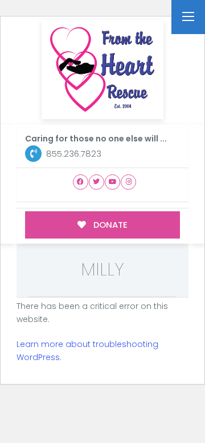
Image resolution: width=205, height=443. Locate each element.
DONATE (109, 225)
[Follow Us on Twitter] (96, 182)
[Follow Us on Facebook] (80, 182)
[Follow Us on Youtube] (112, 182)
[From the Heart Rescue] (102, 69)
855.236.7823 (72, 154)
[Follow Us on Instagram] (128, 182)
